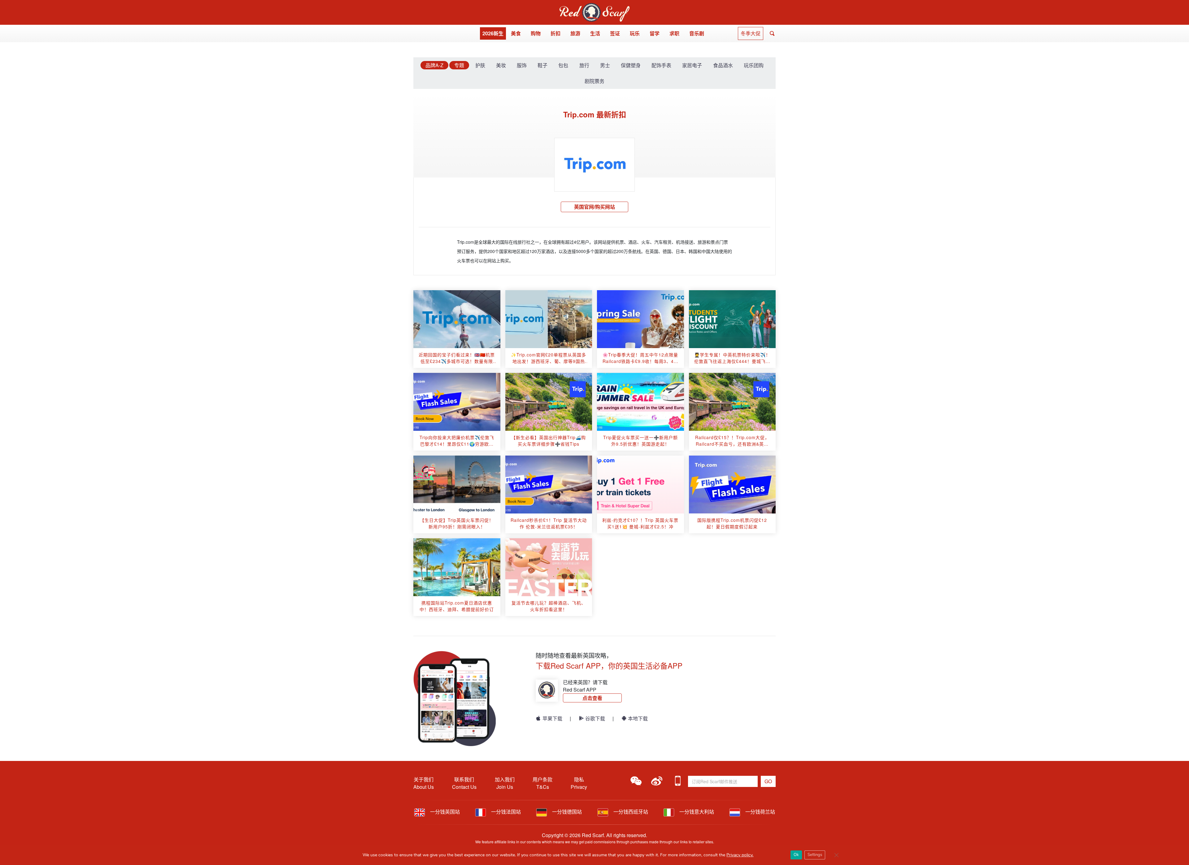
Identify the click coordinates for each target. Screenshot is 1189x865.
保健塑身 (631, 65)
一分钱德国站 (566, 811)
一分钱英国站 (444, 811)
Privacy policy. (739, 855)
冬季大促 (750, 33)
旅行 (584, 65)
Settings (815, 855)
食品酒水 (723, 65)
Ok (796, 855)
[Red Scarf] (594, 6)
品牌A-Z (434, 65)
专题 (459, 65)
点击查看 (592, 697)
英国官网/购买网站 (594, 206)
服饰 (522, 65)
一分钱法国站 (505, 811)
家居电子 (692, 65)
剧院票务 (594, 81)
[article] (456, 319)
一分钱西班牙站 (630, 811)
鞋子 (542, 65)
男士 (605, 65)
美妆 (501, 65)
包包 (563, 65)
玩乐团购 (754, 65)
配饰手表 (661, 65)
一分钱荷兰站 (759, 811)
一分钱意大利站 (696, 811)
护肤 (480, 65)
